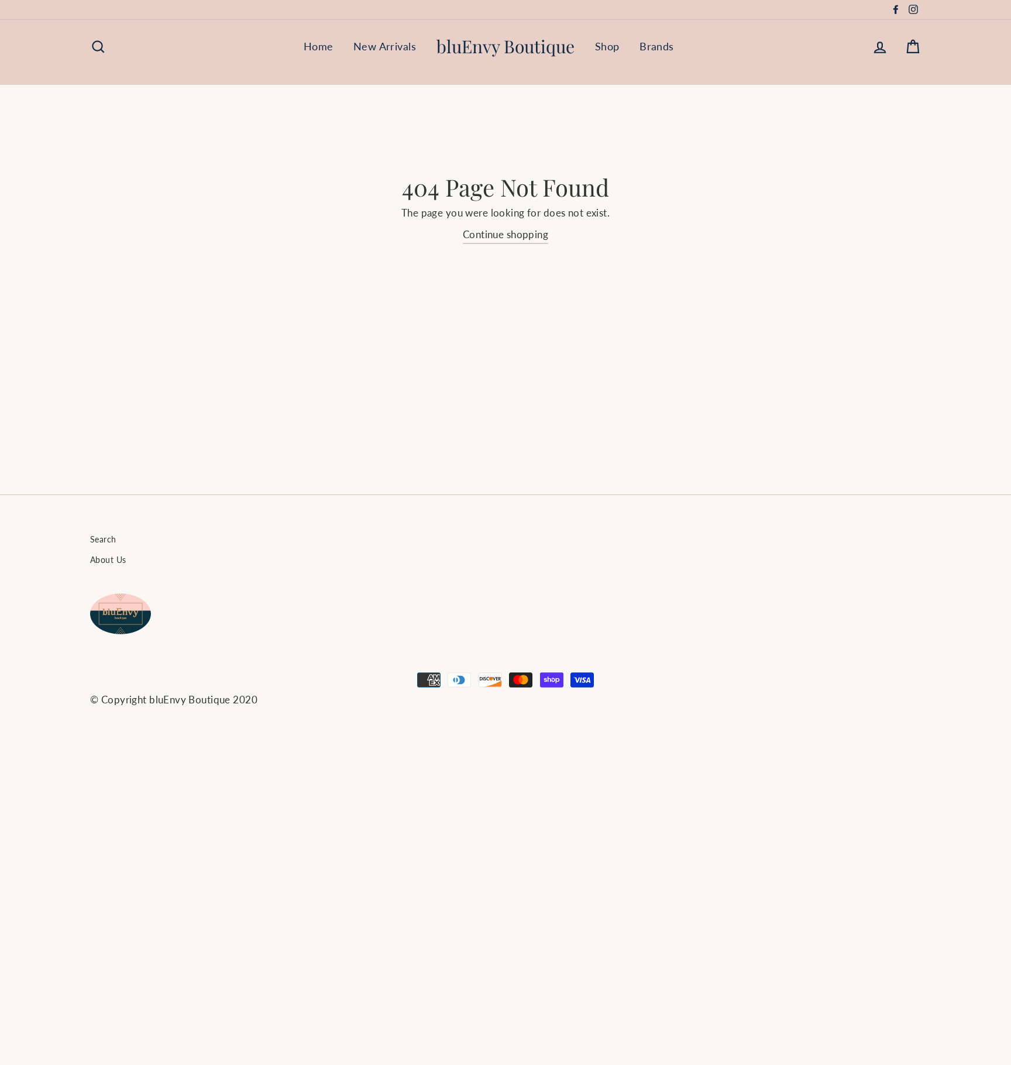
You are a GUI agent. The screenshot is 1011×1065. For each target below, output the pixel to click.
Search (103, 539)
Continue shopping (505, 234)
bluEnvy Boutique (505, 46)
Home (318, 46)
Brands (656, 46)
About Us (108, 560)
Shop (607, 46)
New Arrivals (384, 46)
